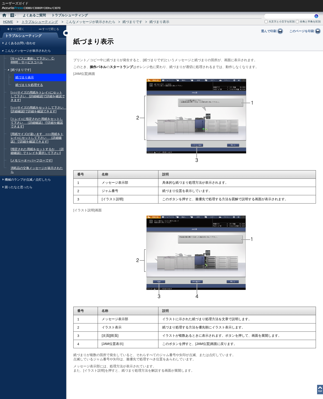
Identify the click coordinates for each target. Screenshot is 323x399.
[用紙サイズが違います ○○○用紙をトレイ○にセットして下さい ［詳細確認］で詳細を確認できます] (37, 137)
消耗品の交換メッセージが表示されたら (37, 170)
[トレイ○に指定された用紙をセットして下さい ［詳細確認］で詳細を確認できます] (37, 122)
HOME (8, 22)
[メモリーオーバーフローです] (31, 160)
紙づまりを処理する (29, 85)
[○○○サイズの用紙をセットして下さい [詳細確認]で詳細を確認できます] (38, 109)
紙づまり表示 (24, 77)
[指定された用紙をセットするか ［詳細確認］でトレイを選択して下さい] (37, 151)
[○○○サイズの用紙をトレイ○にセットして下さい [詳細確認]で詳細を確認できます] (38, 96)
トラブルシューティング (40, 22)
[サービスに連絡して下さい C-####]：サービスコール (33, 60)
